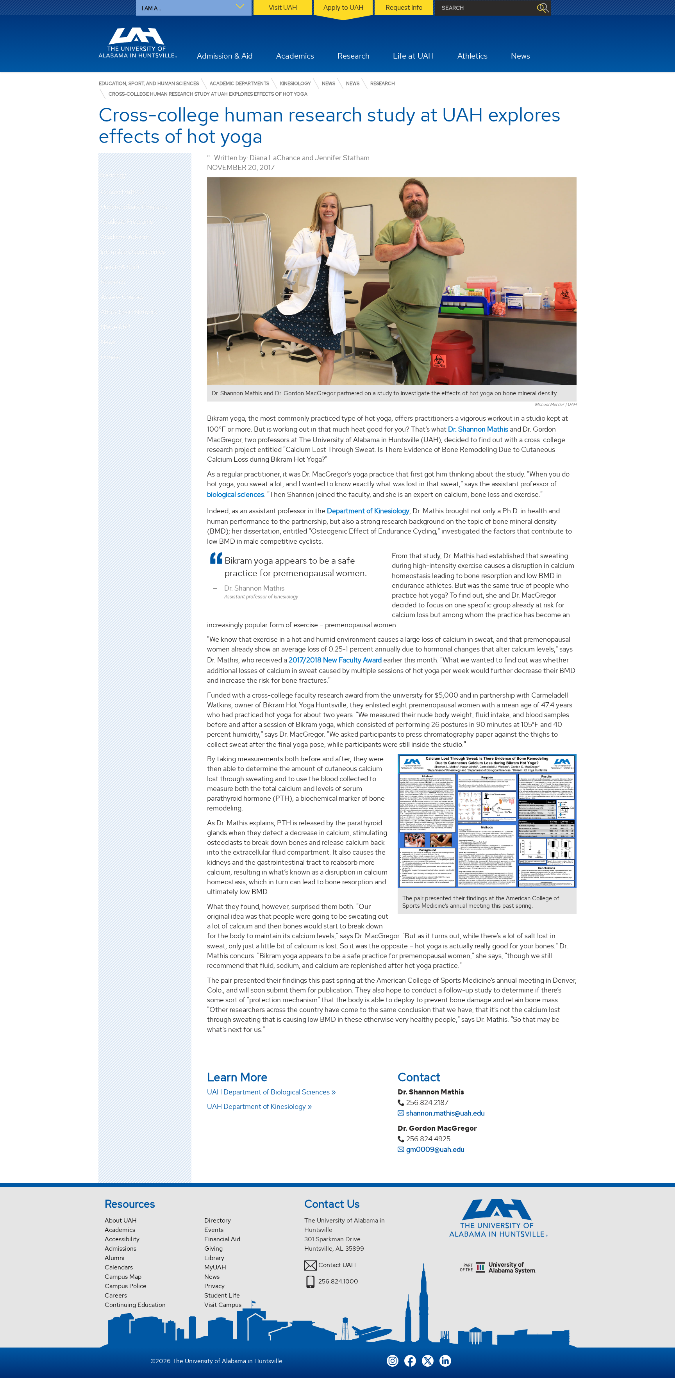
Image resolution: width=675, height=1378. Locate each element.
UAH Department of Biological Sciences (268, 1091)
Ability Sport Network (129, 312)
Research (113, 282)
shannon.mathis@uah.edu (445, 1112)
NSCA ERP (115, 327)
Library (214, 1258)
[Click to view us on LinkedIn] (445, 1359)
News (108, 342)
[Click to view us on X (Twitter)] (428, 1359)
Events (213, 1230)
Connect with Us (122, 192)
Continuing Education (135, 1305)
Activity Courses (122, 297)
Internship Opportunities (133, 252)
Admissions (120, 1248)
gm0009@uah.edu (435, 1149)
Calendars (119, 1267)
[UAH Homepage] (137, 42)
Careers (116, 1295)
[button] (185, 207)
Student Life (222, 1295)
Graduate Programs (127, 222)
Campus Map (123, 1277)
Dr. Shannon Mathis (478, 429)
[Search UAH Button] (541, 8)
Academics (120, 1230)
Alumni (115, 1258)
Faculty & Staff (120, 267)
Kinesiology (112, 175)
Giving (213, 1248)
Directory (217, 1220)
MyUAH (215, 1267)
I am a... (151, 8)
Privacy (214, 1286)
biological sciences (235, 494)
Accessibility (122, 1239)
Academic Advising (126, 237)
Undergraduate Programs (134, 207)
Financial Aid (222, 1239)
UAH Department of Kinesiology (256, 1106)
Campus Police (125, 1286)
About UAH (121, 1220)
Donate (110, 357)
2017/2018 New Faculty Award (335, 659)
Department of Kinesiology (368, 510)
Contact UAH (337, 1265)
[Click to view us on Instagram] (392, 1359)
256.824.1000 (338, 1281)
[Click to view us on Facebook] (410, 1359)
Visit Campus (222, 1305)
